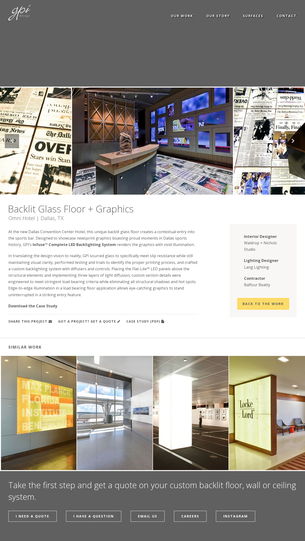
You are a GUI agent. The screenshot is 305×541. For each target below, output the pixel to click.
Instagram (235, 516)
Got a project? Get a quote (87, 321)
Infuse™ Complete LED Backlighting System (74, 244)
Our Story (218, 16)
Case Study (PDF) (143, 321)
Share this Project (27, 321)
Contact (287, 16)
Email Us (147, 516)
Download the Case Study (32, 306)
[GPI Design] (23, 13)
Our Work (182, 16)
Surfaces (253, 16)
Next (293, 141)
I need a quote (32, 516)
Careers (190, 516)
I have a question (93, 516)
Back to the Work (263, 303)
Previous (12, 141)
